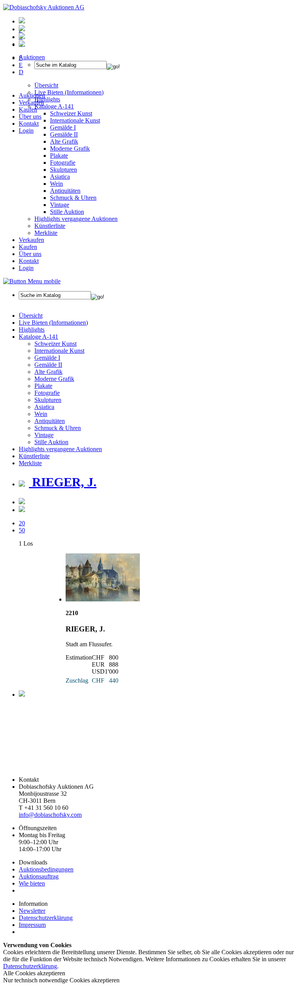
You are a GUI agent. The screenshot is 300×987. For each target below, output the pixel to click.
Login (26, 130)
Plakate (59, 155)
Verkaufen (31, 102)
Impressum (32, 924)
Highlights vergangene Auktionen (76, 218)
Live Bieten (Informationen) (53, 322)
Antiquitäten (65, 190)
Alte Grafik (64, 141)
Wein (56, 183)
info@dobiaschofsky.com (50, 814)
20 (22, 523)
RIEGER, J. (62, 482)
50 (22, 530)
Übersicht (31, 315)
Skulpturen (63, 169)
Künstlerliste (49, 225)
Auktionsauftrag (39, 876)
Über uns (30, 116)
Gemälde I (47, 357)
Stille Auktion (67, 211)
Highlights (32, 329)
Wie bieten (32, 883)
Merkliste (45, 232)
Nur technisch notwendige (61, 980)
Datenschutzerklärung (46, 917)
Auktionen (32, 95)
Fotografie (62, 162)
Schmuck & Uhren (73, 197)
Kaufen (28, 109)
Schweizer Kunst (55, 343)
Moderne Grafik (70, 148)
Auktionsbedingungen (46, 869)
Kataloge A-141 (38, 336)
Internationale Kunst (59, 350)
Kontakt (29, 123)
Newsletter (32, 910)
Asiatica (60, 176)
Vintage (59, 204)
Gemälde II (64, 134)
